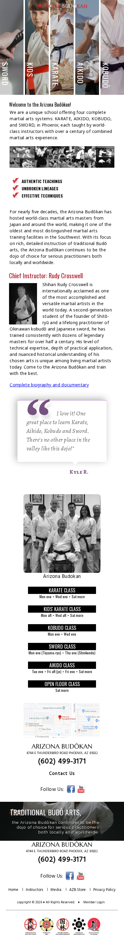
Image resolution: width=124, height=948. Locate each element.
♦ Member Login (91, 905)
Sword (83, 12)
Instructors (34, 892)
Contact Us (62, 776)
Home (13, 892)
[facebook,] (71, 793)
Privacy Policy (104, 892)
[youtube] (80, 793)
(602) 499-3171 (62, 764)
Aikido (45, 12)
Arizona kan (61, 6)
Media (56, 892)
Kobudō (64, 12)
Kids (100, 12)
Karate (27, 12)
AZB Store (77, 892)
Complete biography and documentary (49, 387)
